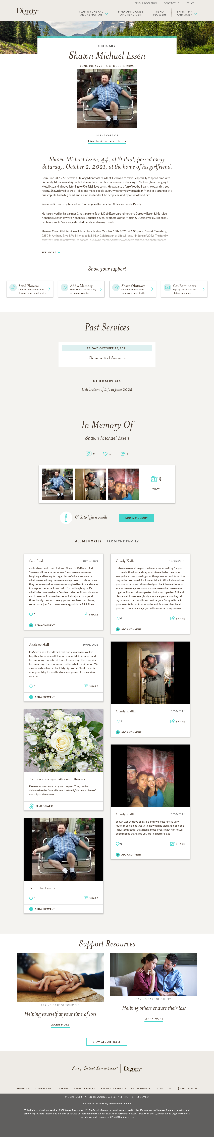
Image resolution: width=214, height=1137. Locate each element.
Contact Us (172, 3)
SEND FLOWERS (44, 806)
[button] (93, 13)
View (156, 488)
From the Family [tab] (122, 541)
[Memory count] (88, 453)
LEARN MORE (60, 1024)
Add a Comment (45, 625)
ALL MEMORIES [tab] (88, 541)
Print (190, 3)
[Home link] (27, 11)
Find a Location (146, 3)
